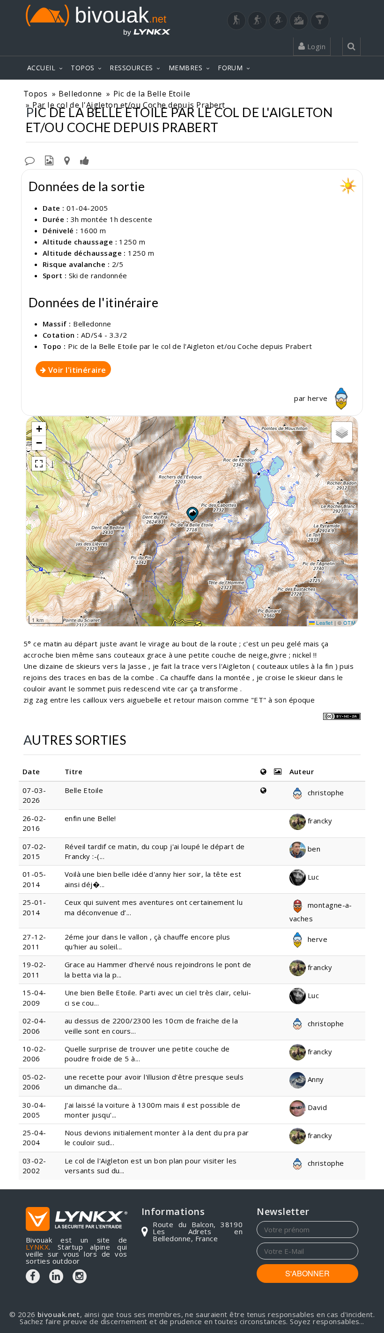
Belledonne (80, 93)
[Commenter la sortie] (29, 159)
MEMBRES (185, 67)
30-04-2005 (34, 1109)
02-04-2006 (34, 1025)
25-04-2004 (34, 1137)
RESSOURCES (131, 67)
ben (313, 848)
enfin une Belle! (90, 818)
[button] (192, 513)
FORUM (230, 67)
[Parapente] (319, 20)
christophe (325, 792)
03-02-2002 (34, 1165)
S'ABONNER (307, 1273)
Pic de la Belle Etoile (152, 93)
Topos (35, 93)
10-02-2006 (34, 1053)
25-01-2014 (34, 907)
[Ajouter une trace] (67, 159)
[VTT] (298, 20)
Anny (315, 1079)
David (316, 1107)
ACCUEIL (41, 67)
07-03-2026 (34, 795)
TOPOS (82, 67)
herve (319, 398)
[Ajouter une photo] (49, 159)
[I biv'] (84, 159)
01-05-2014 (34, 879)
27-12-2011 (34, 941)
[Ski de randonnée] (278, 20)
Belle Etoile (84, 790)
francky (319, 820)
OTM (349, 622)
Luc (312, 876)
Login (315, 46)
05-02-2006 (34, 1081)
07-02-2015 (34, 851)
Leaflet (324, 622)
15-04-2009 (34, 997)
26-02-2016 (34, 823)
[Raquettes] (257, 20)
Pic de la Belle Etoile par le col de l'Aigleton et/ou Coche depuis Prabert (190, 346)
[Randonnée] (236, 20)
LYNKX (37, 1247)
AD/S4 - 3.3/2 (104, 335)
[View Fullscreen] (39, 464)
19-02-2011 (34, 969)
